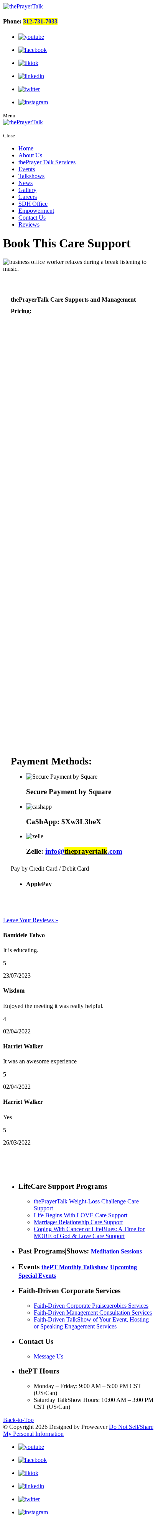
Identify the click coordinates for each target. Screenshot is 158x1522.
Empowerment (36, 210)
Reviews (29, 224)
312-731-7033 (40, 21)
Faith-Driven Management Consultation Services (93, 1312)
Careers (27, 197)
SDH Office (33, 203)
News (25, 183)
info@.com (83, 851)
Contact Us (32, 217)
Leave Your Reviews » (30, 920)
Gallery (27, 190)
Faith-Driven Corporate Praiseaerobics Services (91, 1305)
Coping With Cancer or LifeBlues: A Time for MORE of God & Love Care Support (89, 1232)
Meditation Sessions (116, 1251)
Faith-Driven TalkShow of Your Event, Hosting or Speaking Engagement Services (91, 1323)
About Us (30, 155)
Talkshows (31, 176)
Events (26, 169)
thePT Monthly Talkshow (74, 1267)
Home (25, 148)
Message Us (48, 1356)
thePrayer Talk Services (47, 162)
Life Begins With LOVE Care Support (80, 1215)
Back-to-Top (18, 1420)
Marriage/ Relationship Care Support (78, 1222)
